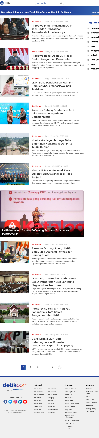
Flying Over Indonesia (69, 416)
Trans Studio (70, 407)
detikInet (37, 398)
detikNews (38, 389)
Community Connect (69, 427)
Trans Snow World (72, 404)
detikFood (52, 392)
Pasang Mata (70, 392)
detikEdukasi (39, 392)
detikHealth (52, 395)
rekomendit (69, 423)
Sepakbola (38, 407)
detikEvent (69, 398)
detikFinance (39, 395)
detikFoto (51, 407)
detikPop (51, 413)
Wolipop (51, 398)
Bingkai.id (68, 410)
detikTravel (52, 389)
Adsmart (68, 395)
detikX (50, 401)
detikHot (37, 401)
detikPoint (69, 401)
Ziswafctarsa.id (71, 413)
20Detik (51, 404)
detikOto (37, 410)
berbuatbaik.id (70, 389)
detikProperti (39, 413)
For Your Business (72, 420)
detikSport (38, 404)
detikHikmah (53, 410)
